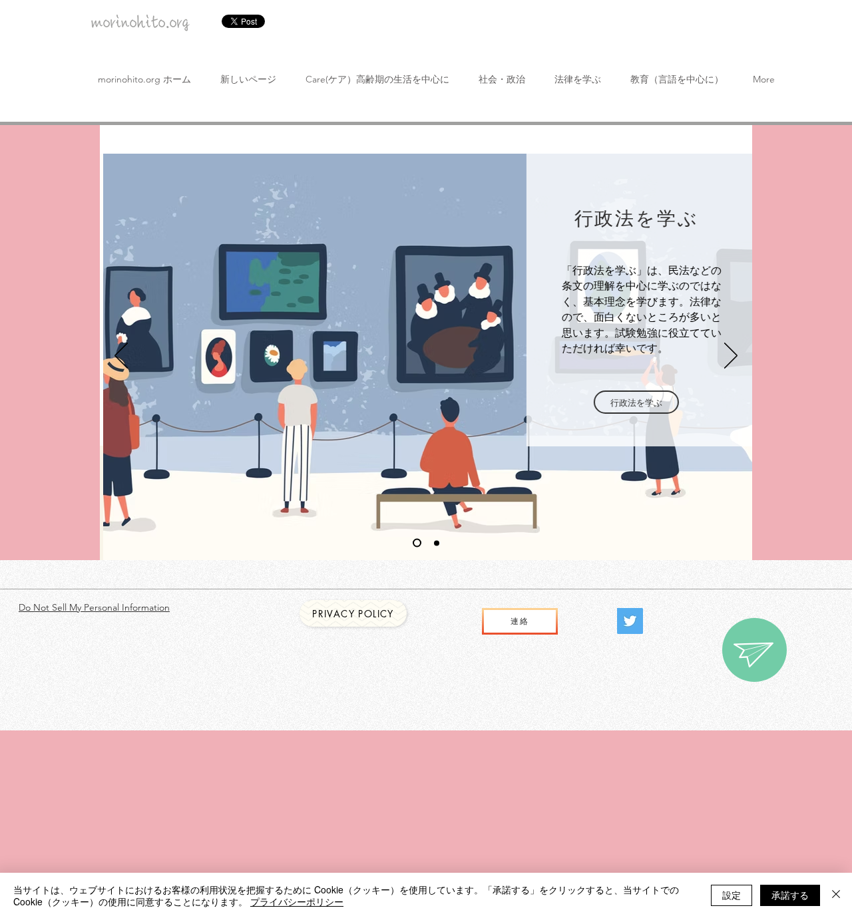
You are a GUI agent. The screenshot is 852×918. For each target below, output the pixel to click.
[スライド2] (436, 542)
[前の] (121, 357)
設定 (731, 894)
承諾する (790, 894)
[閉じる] (836, 895)
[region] (754, 650)
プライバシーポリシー (296, 901)
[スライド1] (417, 543)
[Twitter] (630, 621)
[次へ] (731, 357)
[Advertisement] (399, 823)
